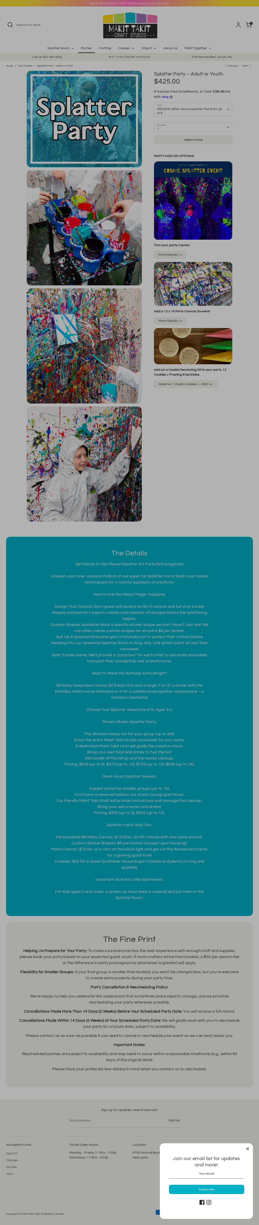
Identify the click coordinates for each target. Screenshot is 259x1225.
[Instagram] (208, 1202)
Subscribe (206, 1189)
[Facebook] (202, 1202)
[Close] (247, 1148)
